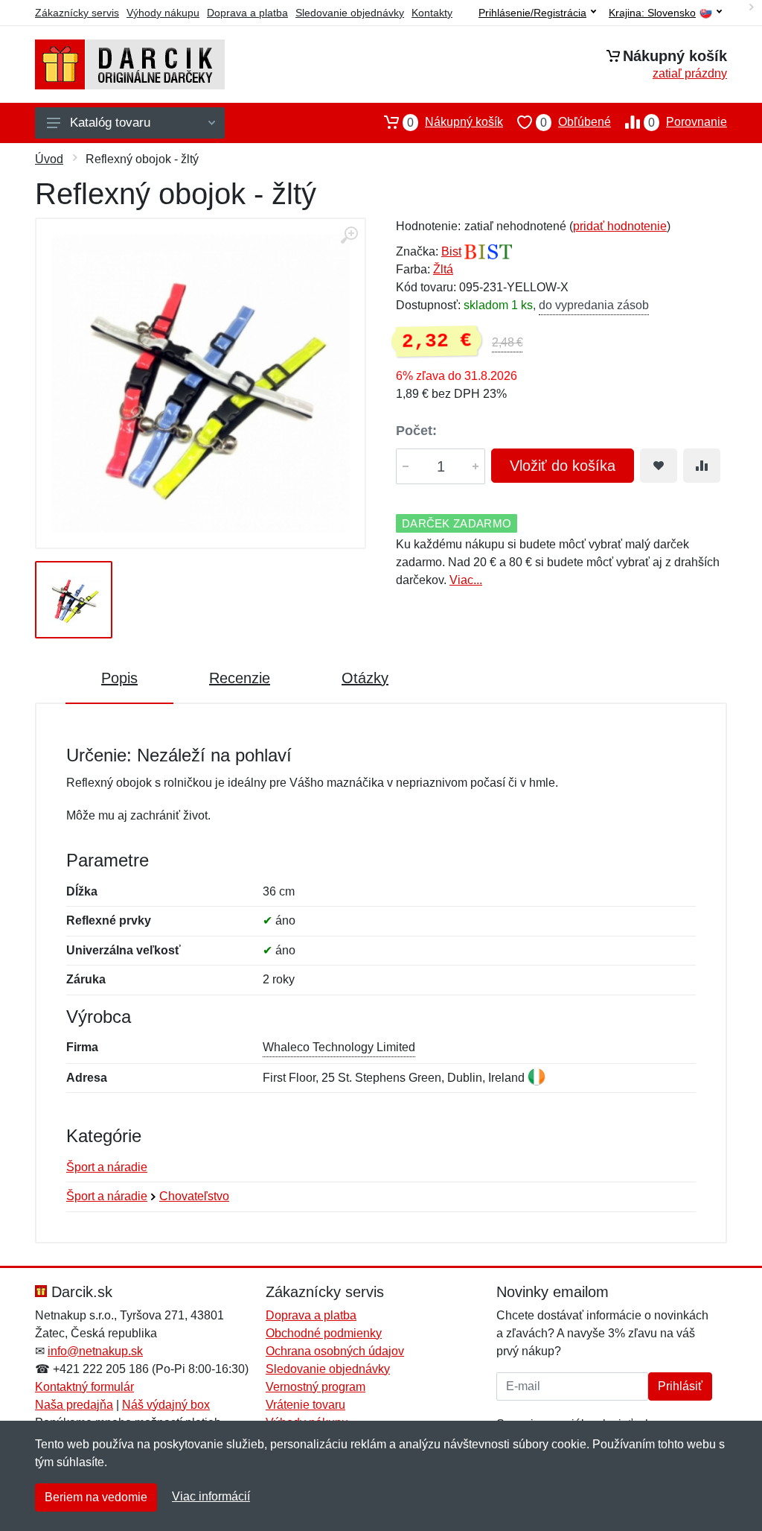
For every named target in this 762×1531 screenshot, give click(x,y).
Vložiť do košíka (562, 465)
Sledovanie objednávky (349, 13)
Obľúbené (575, 122)
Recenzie (239, 678)
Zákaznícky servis (77, 13)
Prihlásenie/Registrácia (532, 12)
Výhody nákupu (163, 13)
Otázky (365, 678)
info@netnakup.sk (95, 1351)
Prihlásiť (680, 1386)
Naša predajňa (74, 1404)
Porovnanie (687, 122)
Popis (119, 678)
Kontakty (432, 13)
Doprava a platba (247, 13)
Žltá (443, 269)
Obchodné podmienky (324, 1333)
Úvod (49, 159)
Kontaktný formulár (84, 1387)
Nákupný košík (455, 122)
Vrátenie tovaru (305, 1404)
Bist (451, 251)
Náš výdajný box (166, 1404)
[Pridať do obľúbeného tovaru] (658, 465)
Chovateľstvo (194, 1196)
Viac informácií (211, 1496)
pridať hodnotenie (620, 226)
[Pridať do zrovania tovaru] (701, 465)
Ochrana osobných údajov (335, 1351)
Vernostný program (315, 1387)
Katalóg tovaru (110, 122)
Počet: (416, 430)
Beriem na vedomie (96, 1497)
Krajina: (652, 13)
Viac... (465, 580)
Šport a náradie (106, 1167)
